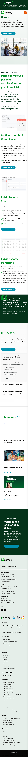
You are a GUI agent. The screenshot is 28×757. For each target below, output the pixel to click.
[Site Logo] (7, 12)
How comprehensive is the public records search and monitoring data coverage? (12, 393)
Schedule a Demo (8, 33)
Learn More (19, 8)
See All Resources (19, 417)
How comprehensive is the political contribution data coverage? (13, 385)
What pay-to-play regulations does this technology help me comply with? (12, 357)
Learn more (7, 446)
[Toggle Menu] (25, 12)
